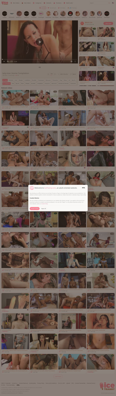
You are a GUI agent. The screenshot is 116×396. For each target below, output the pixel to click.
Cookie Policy (44, 203)
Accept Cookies (34, 208)
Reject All (43, 208)
